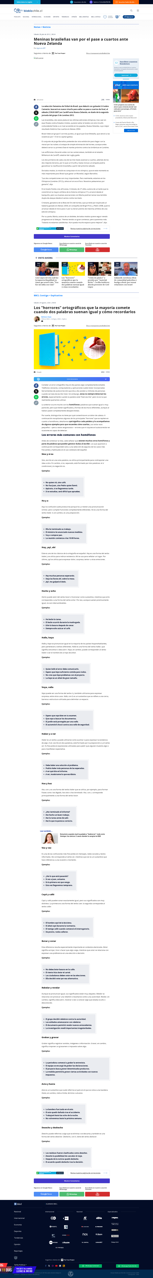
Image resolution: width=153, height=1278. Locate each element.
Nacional (26, 17)
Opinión (74, 17)
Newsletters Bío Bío (80, 2)
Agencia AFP (41, 48)
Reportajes (18, 1251)
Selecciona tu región (24, 2)
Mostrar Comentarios (72, 236)
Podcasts (17, 17)
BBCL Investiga (84, 17)
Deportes (56, 17)
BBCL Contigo (96, 17)
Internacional (36, 17)
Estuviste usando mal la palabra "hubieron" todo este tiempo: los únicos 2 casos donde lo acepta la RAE (82, 835)
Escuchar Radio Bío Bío (126, 2)
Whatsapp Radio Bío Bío (129, 1266)
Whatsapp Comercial (92, 1266)
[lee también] (50, 838)
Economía (47, 17)
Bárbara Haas (46, 317)
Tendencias (65, 17)
